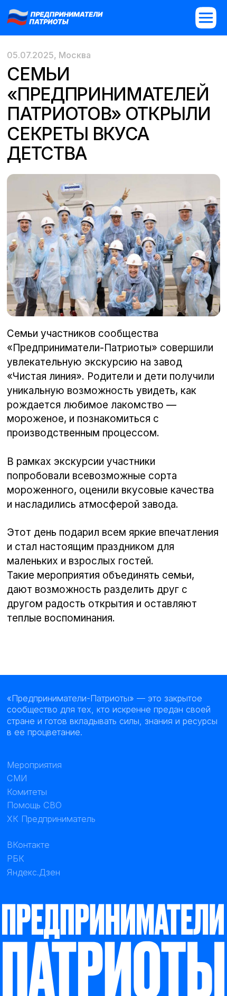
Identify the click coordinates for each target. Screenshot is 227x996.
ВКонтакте (28, 844)
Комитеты (27, 792)
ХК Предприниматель (51, 819)
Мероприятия (34, 765)
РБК (15, 858)
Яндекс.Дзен (33, 872)
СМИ (17, 778)
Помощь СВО (34, 805)
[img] (54, 16)
